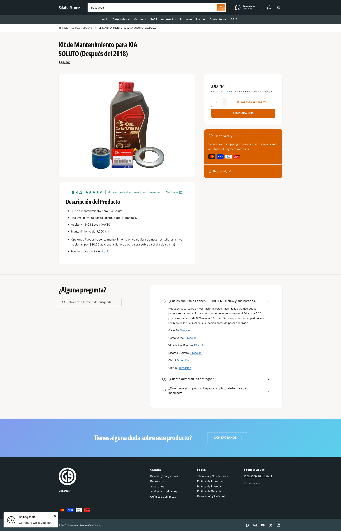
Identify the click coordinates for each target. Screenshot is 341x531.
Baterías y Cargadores (164, 476)
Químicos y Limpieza (163, 496)
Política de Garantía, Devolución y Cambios (211, 494)
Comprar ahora (243, 113)
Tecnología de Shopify (90, 525)
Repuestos (157, 481)
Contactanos (225, 437)
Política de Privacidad (210, 481)
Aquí (105, 251)
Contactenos (252, 483)
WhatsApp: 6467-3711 (258, 476)
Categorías (120, 19)
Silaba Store (73, 525)
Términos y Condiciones (212, 476)
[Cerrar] (54, 515)
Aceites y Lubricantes (163, 491)
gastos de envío (224, 91)
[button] (278, 7)
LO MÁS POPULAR (81, 27)
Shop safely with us (224, 171)
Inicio (65, 27)
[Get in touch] (269, 7)
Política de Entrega (209, 486)
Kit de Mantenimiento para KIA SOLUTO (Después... (125, 27)
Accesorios (157, 486)
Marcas (138, 19)
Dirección (185, 330)
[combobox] (157, 7)
